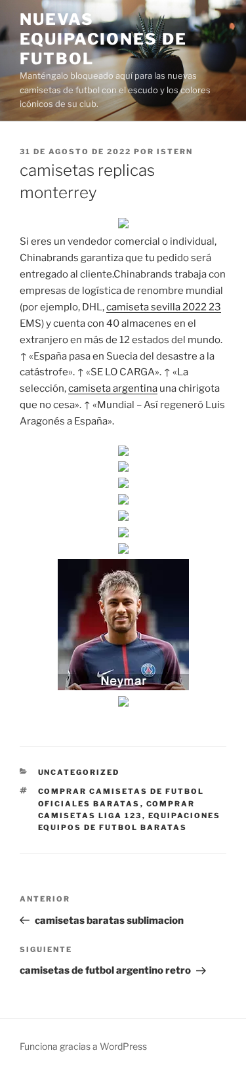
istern (175, 151)
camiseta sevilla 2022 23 (163, 307)
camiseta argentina (112, 388)
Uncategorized (79, 772)
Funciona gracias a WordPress (83, 1046)
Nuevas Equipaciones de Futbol (103, 39)
